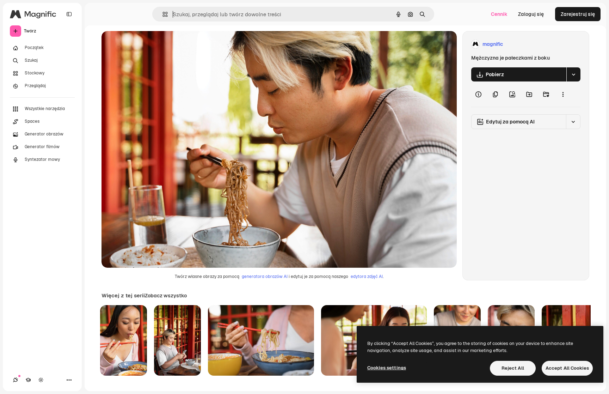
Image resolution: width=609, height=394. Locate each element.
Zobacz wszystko (166, 295)
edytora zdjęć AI (367, 276)
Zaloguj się (531, 14)
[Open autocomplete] (162, 14)
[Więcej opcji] (563, 94)
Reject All (513, 368)
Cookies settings (386, 368)
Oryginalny (150, 44)
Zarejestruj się (578, 14)
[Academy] (28, 380)
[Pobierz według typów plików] (573, 74)
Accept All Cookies (567, 368)
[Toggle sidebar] (69, 14)
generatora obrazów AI (265, 276)
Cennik (499, 14)
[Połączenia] (15, 380)
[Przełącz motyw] (41, 380)
